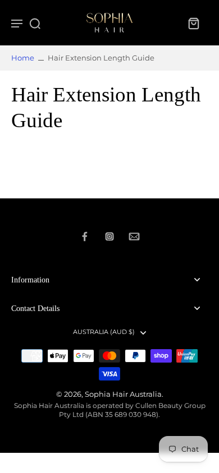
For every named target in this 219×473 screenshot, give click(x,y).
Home (22, 58)
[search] (34, 23)
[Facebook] (84, 236)
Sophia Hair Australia (123, 394)
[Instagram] (109, 236)
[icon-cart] (193, 23)
